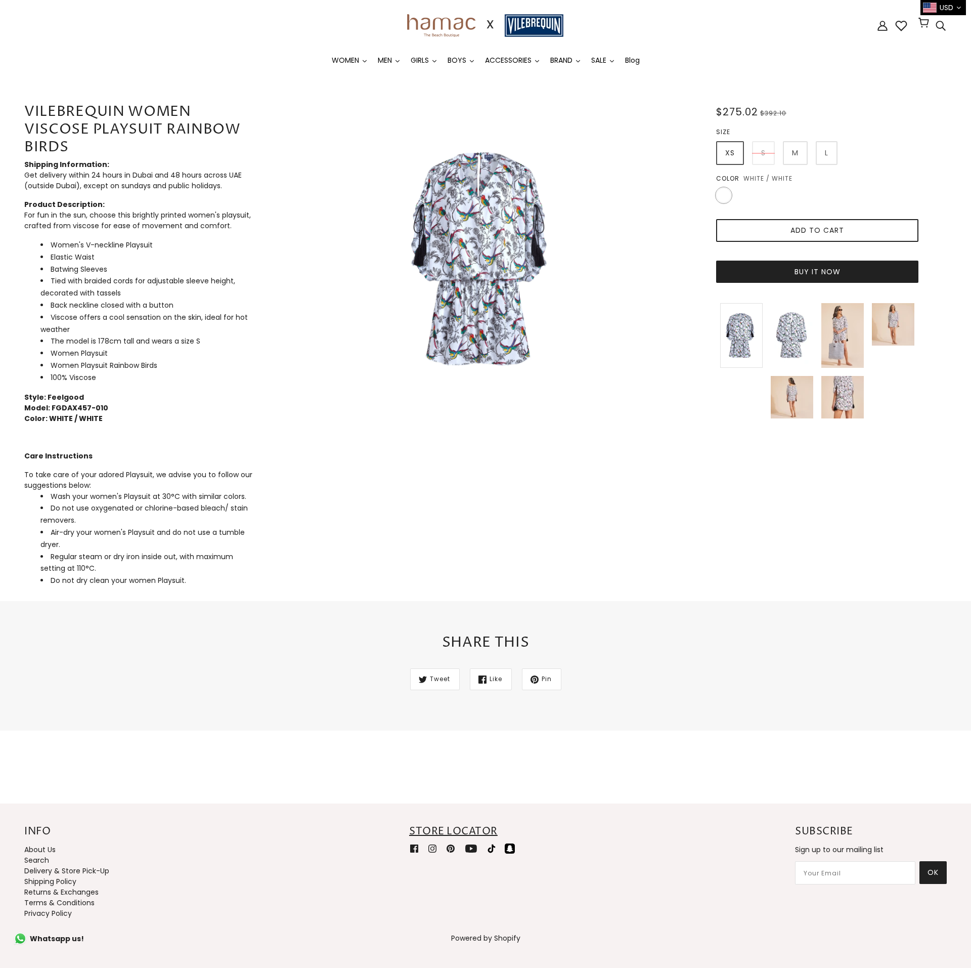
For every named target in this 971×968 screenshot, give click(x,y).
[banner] (485, 25)
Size (723, 132)
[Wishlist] (901, 26)
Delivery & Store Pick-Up (66, 871)
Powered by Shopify (485, 938)
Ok (933, 872)
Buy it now (818, 272)
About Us (40, 850)
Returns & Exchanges (61, 892)
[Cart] (925, 23)
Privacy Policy (48, 913)
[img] (941, 26)
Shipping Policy (50, 881)
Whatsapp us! (57, 939)
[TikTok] (491, 847)
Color (727, 178)
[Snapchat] (510, 847)
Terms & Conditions (59, 903)
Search (36, 860)
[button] (139, 456)
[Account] (882, 25)
